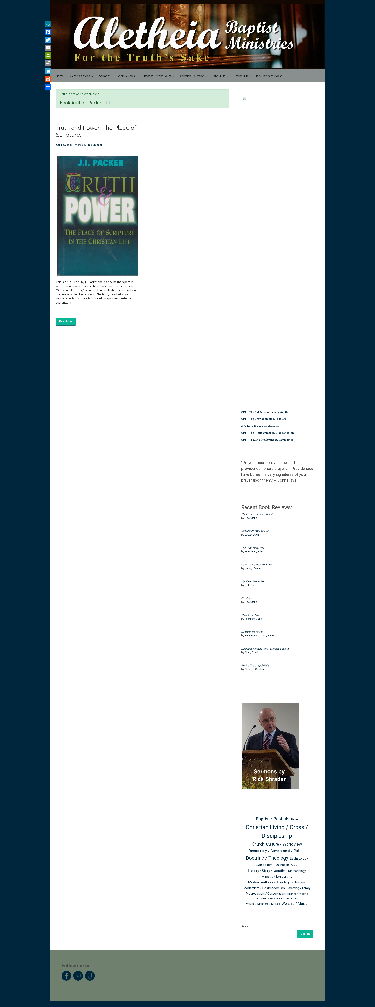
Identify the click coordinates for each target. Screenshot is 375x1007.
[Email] (48, 48)
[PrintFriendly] (48, 55)
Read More (66, 321)
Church (258, 844)
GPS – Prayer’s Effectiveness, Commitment (267, 439)
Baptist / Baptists (272, 818)
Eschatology (299, 858)
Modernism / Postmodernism (264, 888)
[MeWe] (48, 24)
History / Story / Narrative (267, 871)
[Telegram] (48, 71)
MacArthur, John (254, 551)
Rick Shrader (94, 144)
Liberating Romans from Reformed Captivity (265, 648)
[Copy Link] (48, 63)
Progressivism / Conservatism (266, 893)
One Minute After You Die (255, 530)
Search (245, 926)
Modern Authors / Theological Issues (277, 882)
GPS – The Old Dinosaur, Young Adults (264, 412)
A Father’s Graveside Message (260, 426)
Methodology (297, 871)
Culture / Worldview (284, 844)
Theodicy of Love (250, 615)
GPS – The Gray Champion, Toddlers (263, 418)
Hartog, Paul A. (253, 568)
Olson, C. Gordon (254, 669)
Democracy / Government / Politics (276, 851)
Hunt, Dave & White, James (260, 635)
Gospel (294, 865)
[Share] (48, 87)
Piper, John (251, 517)
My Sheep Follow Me (252, 581)
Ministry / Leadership (277, 876)
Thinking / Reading (297, 893)
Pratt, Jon (250, 585)
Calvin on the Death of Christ (256, 564)
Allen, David (251, 652)
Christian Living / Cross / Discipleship (277, 831)
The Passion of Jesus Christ (256, 514)
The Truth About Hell (252, 547)
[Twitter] (48, 40)
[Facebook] (48, 32)
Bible (294, 819)
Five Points (247, 598)
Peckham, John (253, 618)
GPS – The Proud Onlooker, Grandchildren (267, 432)
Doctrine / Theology (267, 858)
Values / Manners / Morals (263, 904)
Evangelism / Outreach (272, 865)
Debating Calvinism (251, 631)
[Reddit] (48, 79)
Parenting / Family (298, 888)
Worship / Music (295, 903)
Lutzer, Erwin (252, 534)
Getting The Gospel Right (255, 665)
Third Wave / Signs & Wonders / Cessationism (277, 898)
